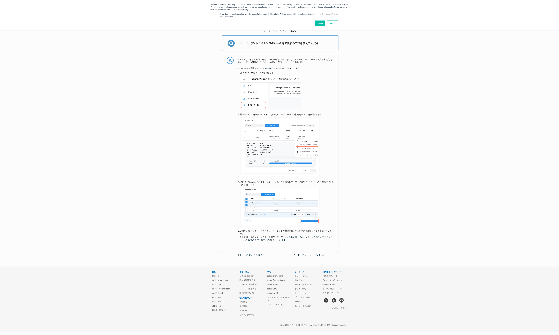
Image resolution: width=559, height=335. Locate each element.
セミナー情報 (300, 289)
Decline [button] (332, 23)
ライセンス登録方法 (247, 284)
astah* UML (217, 284)
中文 (343, 308)
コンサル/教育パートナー (333, 289)
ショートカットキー (303, 293)
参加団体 (243, 310)
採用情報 (243, 306)
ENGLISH (335, 308)
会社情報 (243, 302)
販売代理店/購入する (248, 280)
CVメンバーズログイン (332, 280)
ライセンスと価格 (247, 276)
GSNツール (216, 306)
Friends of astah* (329, 284)
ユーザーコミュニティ (304, 306)
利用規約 (301, 325)
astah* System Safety (221, 289)
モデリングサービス (247, 314)
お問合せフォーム (330, 276)
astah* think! (217, 297)
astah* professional (220, 280)
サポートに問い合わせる (250, 255)
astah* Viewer (218, 301)
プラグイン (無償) (302, 297)
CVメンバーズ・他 (275, 304)
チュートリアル (301, 276)
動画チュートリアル (303, 284)
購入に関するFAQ (247, 293)
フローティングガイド (248, 289)
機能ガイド (299, 280)
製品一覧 (215, 276)
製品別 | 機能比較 (219, 310)
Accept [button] (320, 23)
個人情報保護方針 (287, 325)
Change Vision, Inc (339, 325)
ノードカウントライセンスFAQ (309, 255)
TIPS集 (298, 301)
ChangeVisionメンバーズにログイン (276, 68)
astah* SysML (217, 293)
